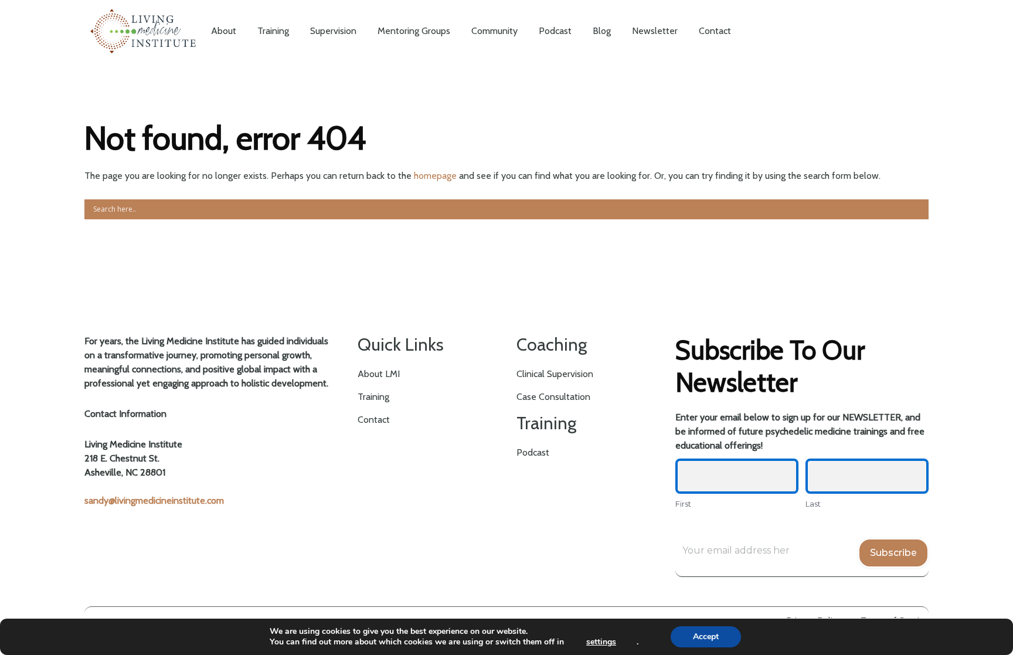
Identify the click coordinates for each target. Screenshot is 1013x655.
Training (373, 396)
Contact (374, 419)
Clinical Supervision (554, 373)
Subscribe (893, 552)
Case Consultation (553, 396)
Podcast (532, 452)
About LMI (379, 373)
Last (813, 503)
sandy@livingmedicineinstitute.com (154, 500)
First (683, 503)
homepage (435, 175)
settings (601, 642)
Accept (706, 636)
